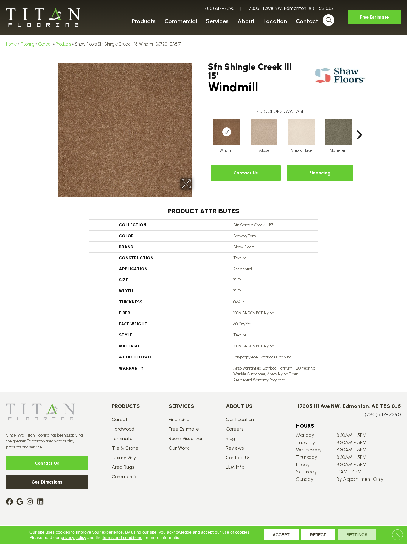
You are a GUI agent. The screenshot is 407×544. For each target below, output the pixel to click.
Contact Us (246, 173)
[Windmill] (227, 132)
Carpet (45, 44)
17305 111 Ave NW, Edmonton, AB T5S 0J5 (290, 8)
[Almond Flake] (301, 132)
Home (11, 44)
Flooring (28, 44)
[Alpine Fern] (338, 132)
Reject (318, 534)
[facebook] (10, 502)
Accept (281, 534)
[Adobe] (264, 132)
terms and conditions (122, 537)
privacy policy (73, 537)
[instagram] (31, 502)
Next (359, 126)
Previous (205, 126)
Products (63, 44)
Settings (357, 534)
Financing (319, 173)
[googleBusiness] (20, 502)
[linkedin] (41, 502)
